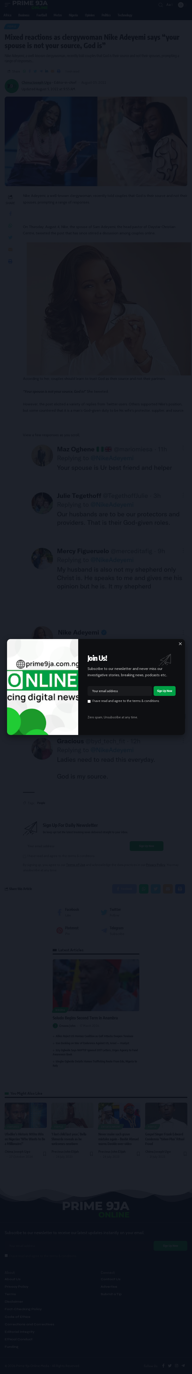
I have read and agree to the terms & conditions (125, 701)
